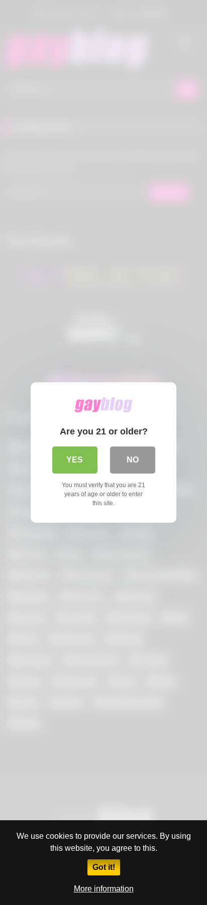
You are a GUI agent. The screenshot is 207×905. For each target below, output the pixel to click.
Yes (74, 460)
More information (104, 888)
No (133, 460)
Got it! (103, 867)
